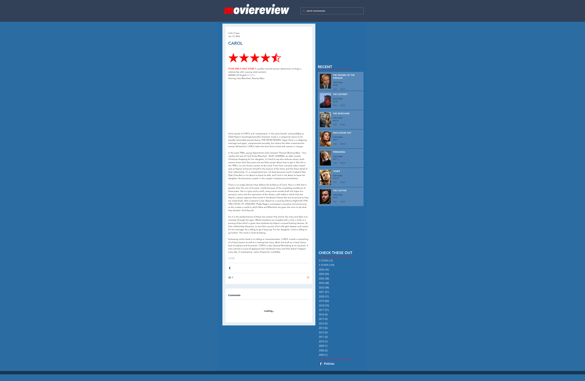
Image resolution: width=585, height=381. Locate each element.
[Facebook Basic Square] (320, 363)
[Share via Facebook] (229, 268)
